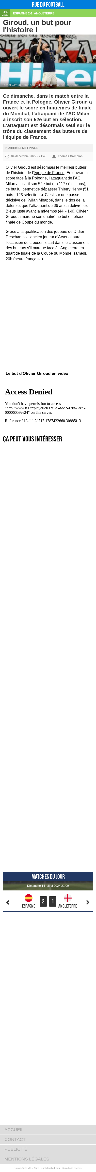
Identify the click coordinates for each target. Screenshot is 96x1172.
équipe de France (49, 173)
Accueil (14, 1129)
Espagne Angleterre (33, 13)
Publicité (15, 1149)
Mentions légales (26, 1159)
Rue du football (48, 4)
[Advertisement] (48, 290)
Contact (15, 1139)
